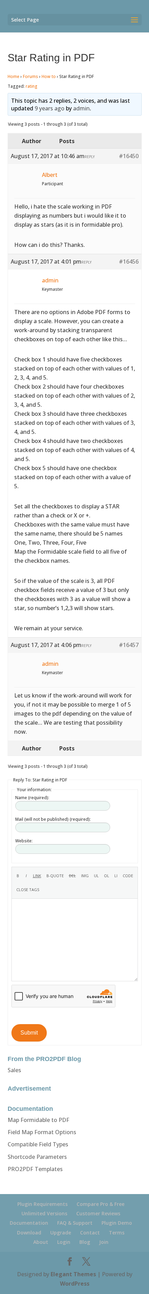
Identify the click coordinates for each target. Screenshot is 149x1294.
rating (31, 86)
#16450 (129, 156)
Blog (84, 1242)
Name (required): (32, 798)
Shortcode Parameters (37, 1157)
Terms (116, 1232)
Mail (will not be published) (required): (53, 819)
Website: (24, 841)
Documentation (29, 1222)
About (40, 1242)
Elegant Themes (73, 1274)
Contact (90, 1232)
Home (13, 76)
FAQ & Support (75, 1222)
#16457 (129, 645)
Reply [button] (90, 156)
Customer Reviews (98, 1213)
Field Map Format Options (42, 1132)
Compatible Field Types (38, 1144)
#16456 (129, 261)
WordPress (74, 1283)
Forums (30, 76)
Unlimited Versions (44, 1213)
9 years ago (49, 108)
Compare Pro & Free (100, 1204)
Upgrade (60, 1232)
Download (29, 1232)
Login (63, 1242)
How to (49, 76)
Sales (14, 1070)
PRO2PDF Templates (35, 1169)
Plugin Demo (117, 1222)
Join (103, 1242)
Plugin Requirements (42, 1204)
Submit (29, 1033)
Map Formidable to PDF (38, 1120)
